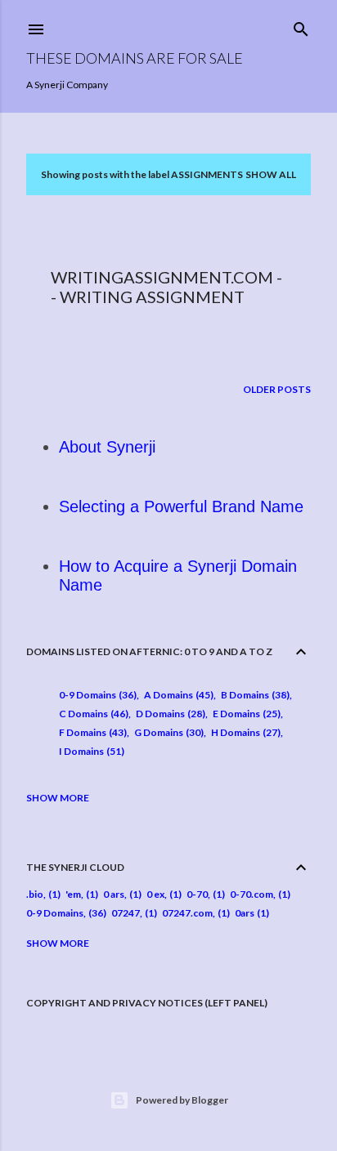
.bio (34, 894)
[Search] (301, 26)
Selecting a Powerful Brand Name (181, 506)
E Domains (245, 713)
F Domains (91, 732)
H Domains (244, 732)
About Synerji (107, 447)
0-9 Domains (96, 695)
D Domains (169, 713)
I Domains (90, 751)
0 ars (113, 894)
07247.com (187, 913)
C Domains (92, 713)
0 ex (155, 894)
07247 (125, 913)
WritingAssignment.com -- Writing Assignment (166, 286)
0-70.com (251, 894)
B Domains (253, 695)
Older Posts (277, 389)
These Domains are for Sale (134, 58)
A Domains (177, 695)
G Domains (167, 732)
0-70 (197, 894)
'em (73, 894)
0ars (244, 913)
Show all (270, 174)
